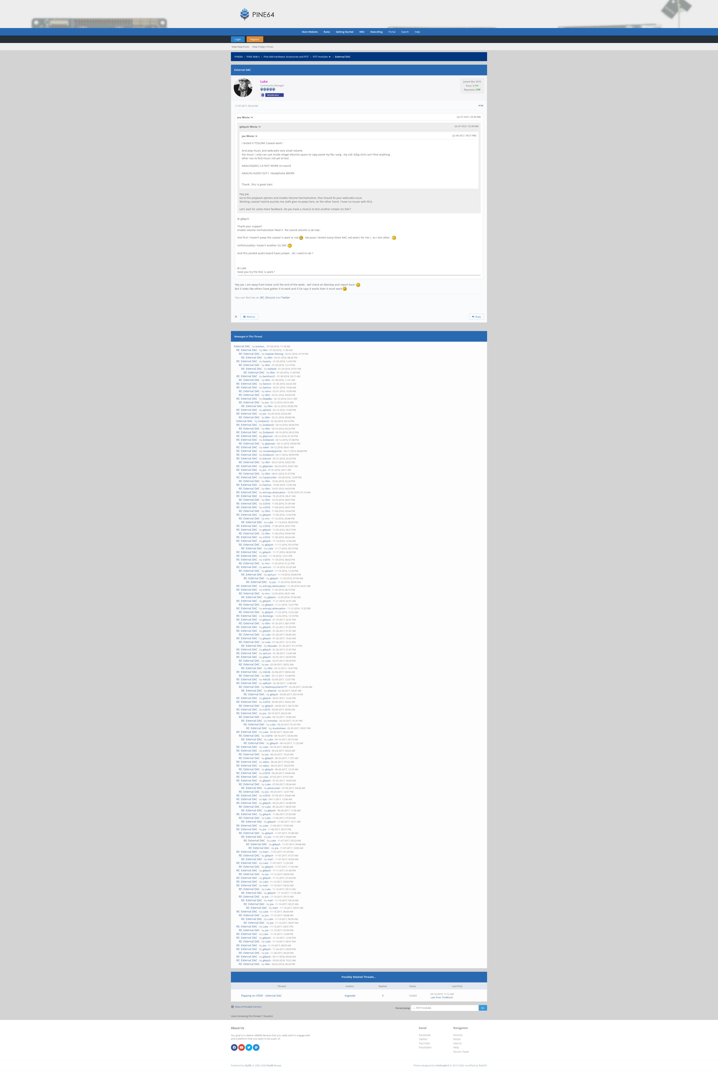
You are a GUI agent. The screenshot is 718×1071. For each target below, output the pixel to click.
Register (254, 39)
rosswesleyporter (272, 451)
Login (238, 39)
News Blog (376, 31)
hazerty (267, 361)
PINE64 (238, 56)
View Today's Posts (262, 46)
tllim (265, 350)
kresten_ (260, 346)
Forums (458, 1035)
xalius (266, 762)
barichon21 (269, 376)
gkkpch (267, 514)
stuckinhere (279, 728)
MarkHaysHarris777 (276, 687)
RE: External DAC (246, 350)
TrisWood (447, 997)
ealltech (267, 683)
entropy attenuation (274, 492)
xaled (266, 447)
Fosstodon (425, 1047)
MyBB (248, 1065)
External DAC (242, 346)
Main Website (310, 31)
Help (417, 31)
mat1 (266, 851)
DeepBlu (267, 398)
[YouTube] (241, 1047)
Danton (267, 383)
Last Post (436, 997)
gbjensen (268, 436)
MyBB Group (274, 1065)
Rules (327, 31)
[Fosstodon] (256, 1047)
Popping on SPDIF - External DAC (261, 995)
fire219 (483, 1065)
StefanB (272, 368)
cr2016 (266, 503)
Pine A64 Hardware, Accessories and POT (286, 56)
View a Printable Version (248, 1006)
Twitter (285, 297)
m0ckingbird (442, 1065)
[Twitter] (249, 1047)
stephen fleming (274, 354)
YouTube (424, 1043)
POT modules (320, 56)
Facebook (424, 1035)
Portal (392, 31)
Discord (270, 297)
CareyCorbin (270, 477)
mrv (267, 518)
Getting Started (344, 31)
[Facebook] (234, 1047)
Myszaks (272, 645)
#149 (480, 105)
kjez (265, 799)
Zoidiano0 (263, 421)
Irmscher (272, 720)
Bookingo (268, 616)
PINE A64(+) (253, 56)
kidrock (267, 458)
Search (405, 31)
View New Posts (240, 46)
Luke (270, 522)
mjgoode (350, 995)
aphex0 (267, 410)
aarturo (267, 567)
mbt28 (266, 672)
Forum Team (461, 1051)
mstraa (267, 496)
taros (268, 391)
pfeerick (272, 690)
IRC (262, 297)
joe (267, 402)
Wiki (361, 31)
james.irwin (274, 788)
